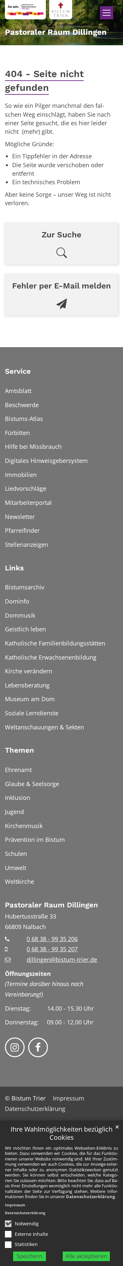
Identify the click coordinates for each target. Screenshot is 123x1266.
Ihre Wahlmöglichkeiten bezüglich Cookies (61, 1133)
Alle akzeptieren (86, 1256)
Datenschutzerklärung (90, 1196)
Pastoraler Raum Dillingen (51, 905)
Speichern (29, 1256)
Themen (19, 750)
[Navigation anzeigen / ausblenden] (106, 12)
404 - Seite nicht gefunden (44, 80)
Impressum (15, 1204)
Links (14, 568)
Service (18, 371)
